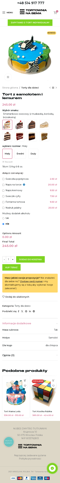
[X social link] (22, 311)
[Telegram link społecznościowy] (34, 311)
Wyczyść (9, 162)
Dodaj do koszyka (30, 259)
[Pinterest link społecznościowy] (26, 311)
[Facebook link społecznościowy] (18, 311)
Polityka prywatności (30, 458)
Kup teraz (11, 267)
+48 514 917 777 (30, 3)
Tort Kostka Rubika (42, 411)
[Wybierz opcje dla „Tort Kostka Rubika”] (53, 380)
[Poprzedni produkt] (50, 87)
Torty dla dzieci (30, 87)
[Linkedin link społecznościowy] (30, 311)
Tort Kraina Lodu (12, 411)
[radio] (7, 125)
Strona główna (10, 87)
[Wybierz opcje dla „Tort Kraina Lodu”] (25, 380)
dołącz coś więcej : (13, 173)
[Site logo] (33, 12)
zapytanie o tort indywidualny (30, 22)
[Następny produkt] (56, 87)
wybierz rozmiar (11, 146)
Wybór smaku (10, 110)
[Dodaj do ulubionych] (25, 385)
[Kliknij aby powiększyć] (8, 77)
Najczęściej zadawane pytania (30, 455)
